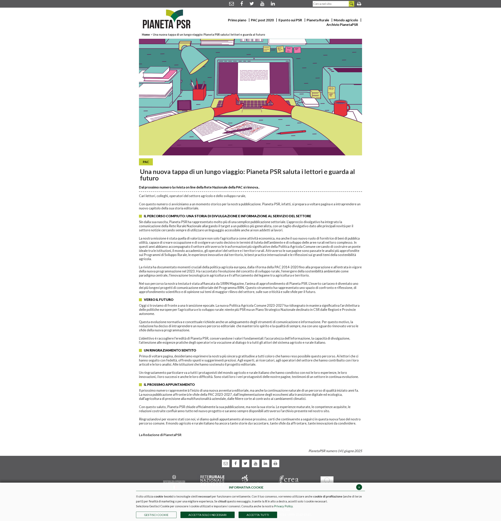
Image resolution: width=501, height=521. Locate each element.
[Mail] (231, 3)
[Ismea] (250, 480)
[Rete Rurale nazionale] (212, 480)
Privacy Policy (283, 506)
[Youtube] (262, 3)
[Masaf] (174, 481)
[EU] (326, 480)
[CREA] (288, 480)
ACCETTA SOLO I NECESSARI (207, 514)
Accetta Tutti (258, 514)
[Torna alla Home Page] (166, 19)
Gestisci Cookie (156, 514)
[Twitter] (252, 3)
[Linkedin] (273, 3)
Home (146, 34)
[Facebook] (241, 3)
